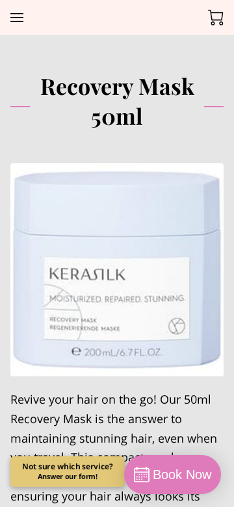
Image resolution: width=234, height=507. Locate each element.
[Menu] (16, 17)
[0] (216, 17)
